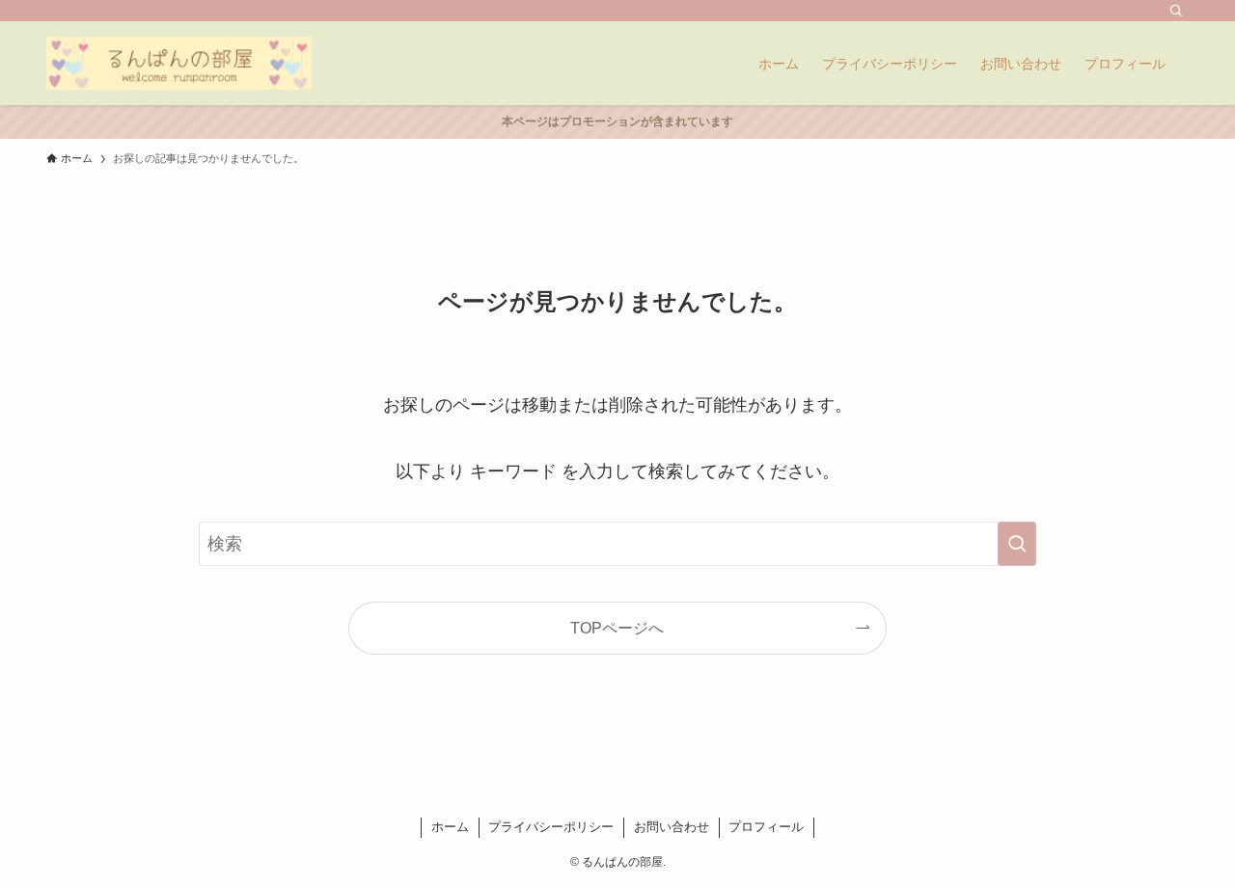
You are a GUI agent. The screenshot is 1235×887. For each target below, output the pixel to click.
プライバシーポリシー (551, 827)
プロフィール (766, 827)
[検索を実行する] (1017, 544)
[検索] (1176, 10)
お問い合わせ (671, 827)
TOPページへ (617, 627)
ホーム (450, 827)
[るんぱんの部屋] (179, 63)
